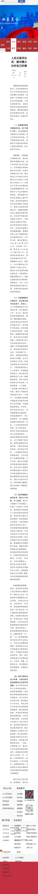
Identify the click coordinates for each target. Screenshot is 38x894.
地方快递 (20, 797)
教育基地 (6, 872)
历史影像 (6, 869)
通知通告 (20, 805)
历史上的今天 (7, 876)
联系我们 (34, 846)
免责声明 (25, 843)
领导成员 (6, 801)
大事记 (5, 861)
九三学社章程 (7, 797)
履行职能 (19, 45)
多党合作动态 (22, 812)
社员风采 (30, 45)
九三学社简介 (7, 794)
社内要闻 (20, 794)
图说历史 (6, 865)
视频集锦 (20, 808)
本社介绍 (8, 45)
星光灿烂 (20, 816)
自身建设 (24, 45)
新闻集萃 (13, 45)
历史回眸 (35, 45)
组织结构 (6, 805)
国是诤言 (18, 861)
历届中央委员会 (8, 808)
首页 (3, 45)
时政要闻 (20, 801)
